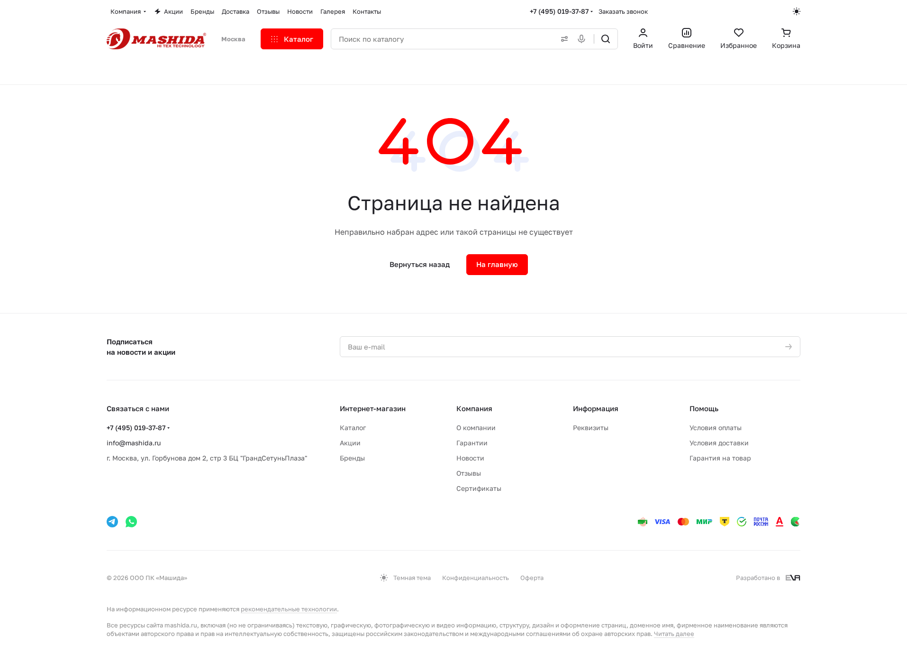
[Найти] (605, 39)
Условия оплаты (715, 428)
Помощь (703, 408)
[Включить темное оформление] (796, 11)
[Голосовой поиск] (583, 39)
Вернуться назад (420, 264)
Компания (474, 408)
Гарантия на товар (720, 458)
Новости (470, 458)
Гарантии (472, 443)
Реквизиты (590, 428)
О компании (476, 428)
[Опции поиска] (562, 39)
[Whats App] (131, 521)
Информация (595, 408)
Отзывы (468, 473)
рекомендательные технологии (289, 609)
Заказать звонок (623, 11)
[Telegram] (112, 521)
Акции (350, 443)
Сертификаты (478, 488)
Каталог (353, 428)
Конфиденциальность (475, 577)
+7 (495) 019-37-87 (559, 11)
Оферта (532, 577)
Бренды (352, 458)
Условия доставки (719, 443)
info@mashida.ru (134, 443)
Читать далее (674, 633)
